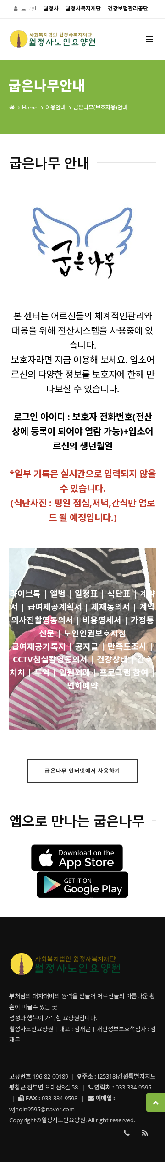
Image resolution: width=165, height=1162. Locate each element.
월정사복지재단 (83, 8)
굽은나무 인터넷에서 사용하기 (82, 771)
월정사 (51, 8)
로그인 (28, 9)
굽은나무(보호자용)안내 (100, 107)
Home (30, 107)
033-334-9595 (126, 1133)
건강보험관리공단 (128, 8)
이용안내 (55, 107)
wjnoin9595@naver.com (42, 1109)
